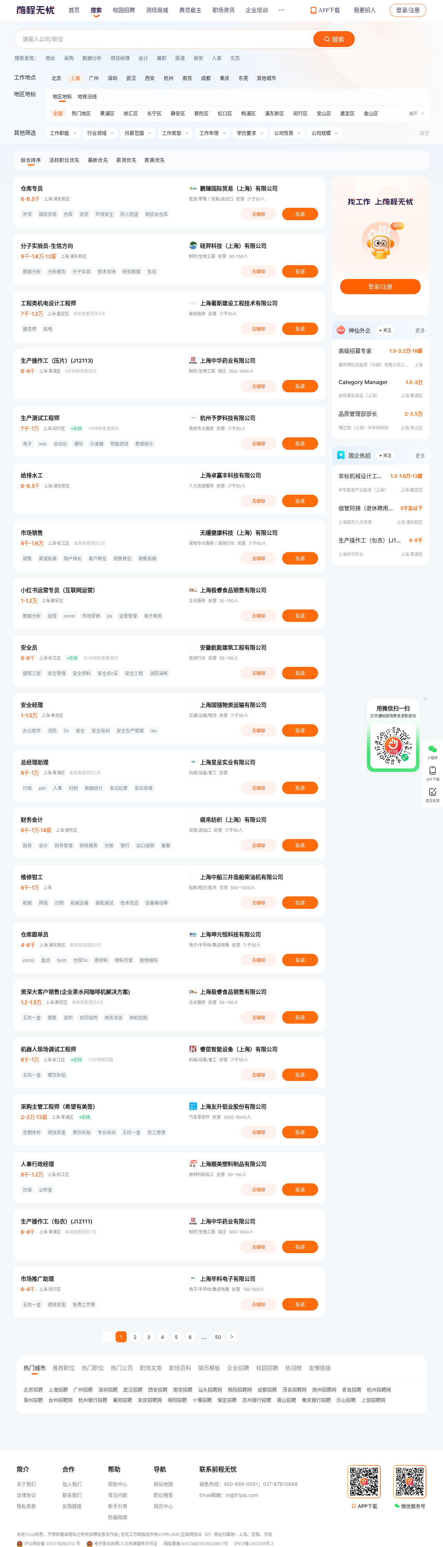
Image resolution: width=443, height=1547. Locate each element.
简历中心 (163, 1506)
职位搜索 (163, 1495)
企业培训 (257, 10)
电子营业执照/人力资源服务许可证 (125, 1543)
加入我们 (72, 1484)
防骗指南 (117, 1517)
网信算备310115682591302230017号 (196, 1543)
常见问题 (117, 1495)
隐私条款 (26, 1506)
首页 (74, 10)
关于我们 (26, 1484)
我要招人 (365, 10)
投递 (300, 214)
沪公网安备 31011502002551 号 (52, 1543)
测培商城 (157, 10)
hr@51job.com (242, 1495)
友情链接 (72, 1506)
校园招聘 (124, 10)
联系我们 (72, 1495)
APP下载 (367, 1506)
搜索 (96, 10)
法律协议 (26, 1495)
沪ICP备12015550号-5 (253, 1543)
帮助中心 (117, 1484)
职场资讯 (224, 10)
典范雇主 (190, 10)
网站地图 (163, 1484)
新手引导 (117, 1506)
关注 (385, 330)
